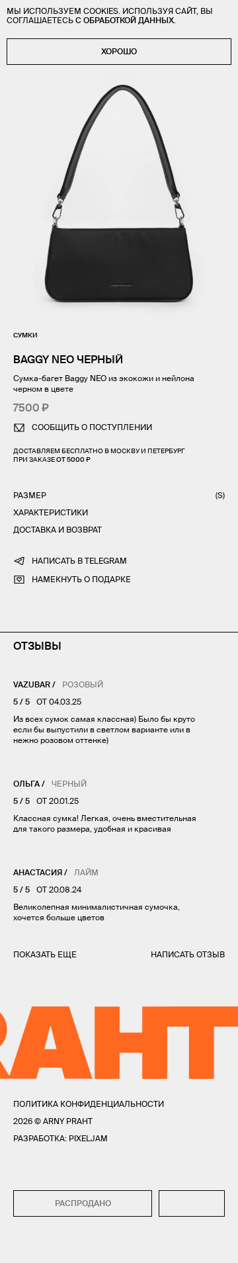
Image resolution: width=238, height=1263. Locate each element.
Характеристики (50, 512)
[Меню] (19, 1244)
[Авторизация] (194, 1243)
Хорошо (119, 51)
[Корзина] (219, 1244)
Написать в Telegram (79, 560)
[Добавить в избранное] (192, 1203)
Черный (69, 783)
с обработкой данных (124, 20)
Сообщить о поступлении (92, 427)
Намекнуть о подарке (81, 579)
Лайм (86, 872)
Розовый (82, 684)
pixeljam (88, 1138)
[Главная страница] (119, 1244)
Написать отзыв (188, 954)
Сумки (25, 335)
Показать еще (45, 954)
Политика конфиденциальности (88, 1104)
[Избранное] (45, 1244)
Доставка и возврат (57, 529)
